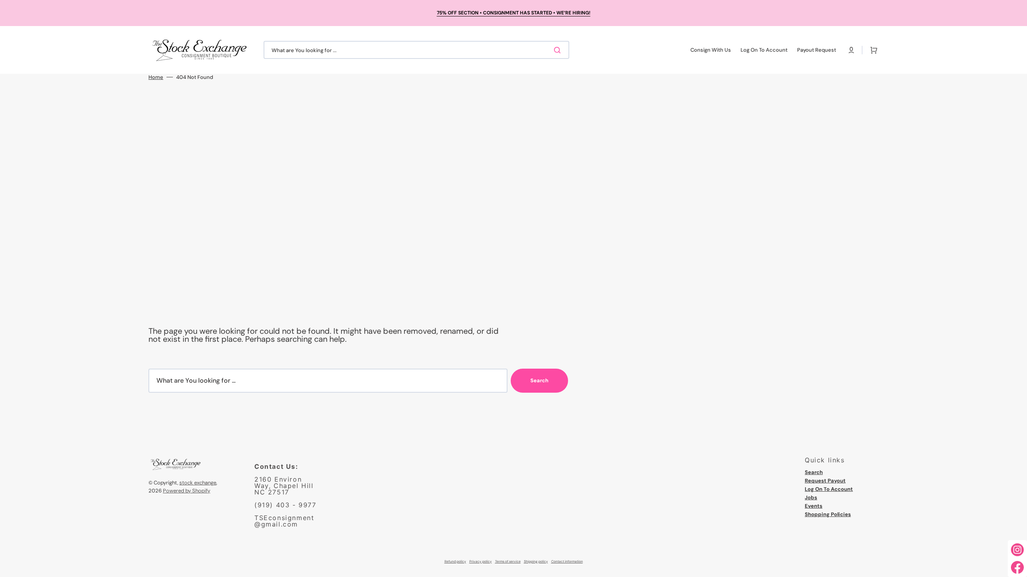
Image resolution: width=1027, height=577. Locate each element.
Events (813, 505)
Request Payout (825, 480)
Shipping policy (536, 561)
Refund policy (455, 561)
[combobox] (416, 50)
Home (155, 77)
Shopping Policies (828, 514)
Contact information (567, 561)
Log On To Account (829, 489)
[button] (851, 50)
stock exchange (197, 482)
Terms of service (508, 561)
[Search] (558, 50)
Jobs (811, 497)
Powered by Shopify (186, 490)
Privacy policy (480, 561)
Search (539, 380)
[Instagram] (1017, 550)
